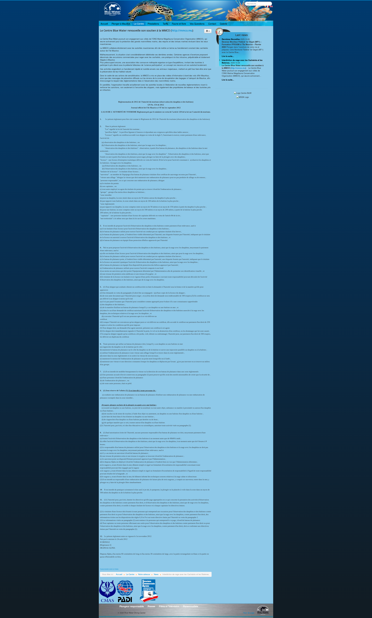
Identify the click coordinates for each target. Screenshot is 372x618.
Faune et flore (179, 23)
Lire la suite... (228, 56)
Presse (151, 606)
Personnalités (190, 606)
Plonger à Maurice (121, 23)
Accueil (104, 23)
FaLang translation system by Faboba (109, 569)
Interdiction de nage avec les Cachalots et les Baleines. (242, 61)
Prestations (153, 23)
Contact (212, 23)
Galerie (223, 23)
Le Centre (139, 23)
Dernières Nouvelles (231, 39)
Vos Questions (197, 23)
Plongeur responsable (131, 606)
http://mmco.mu (182, 30)
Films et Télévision (169, 606)
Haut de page (248, 612)
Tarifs (165, 23)
